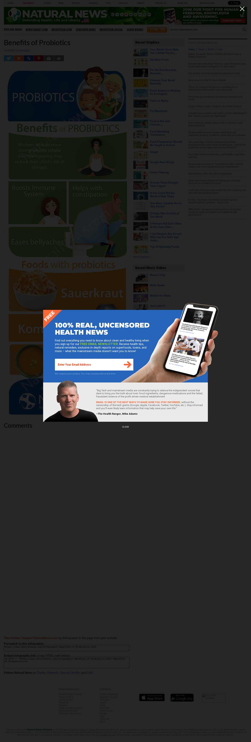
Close (125, 427)
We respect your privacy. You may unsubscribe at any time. (85, 373)
